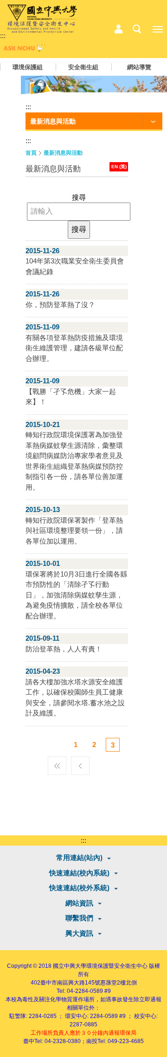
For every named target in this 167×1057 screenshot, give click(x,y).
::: (3, 35)
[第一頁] (57, 763)
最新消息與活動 (63, 153)
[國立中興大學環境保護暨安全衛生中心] (42, 19)
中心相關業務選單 (118, 29)
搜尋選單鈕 (137, 29)
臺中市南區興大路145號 (70, 982)
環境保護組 (28, 67)
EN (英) (119, 166)
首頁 (31, 153)
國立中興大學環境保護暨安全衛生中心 (100, 966)
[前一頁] (80, 763)
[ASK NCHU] (23, 49)
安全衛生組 (83, 67)
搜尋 (79, 197)
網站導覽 (139, 67)
